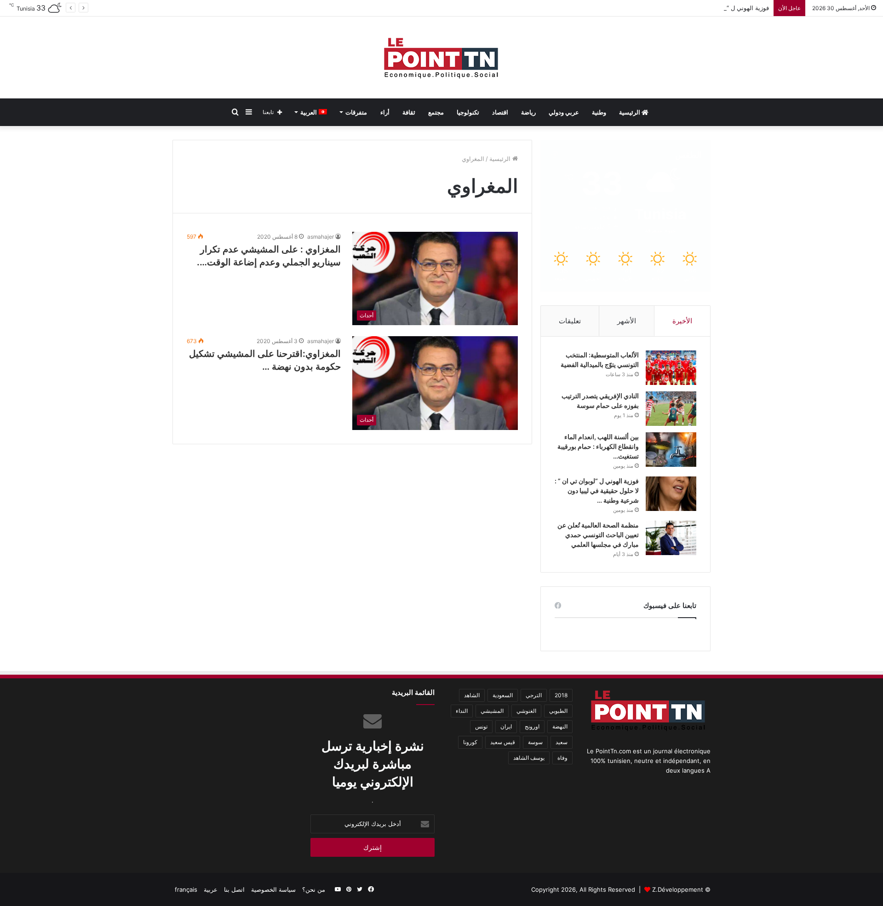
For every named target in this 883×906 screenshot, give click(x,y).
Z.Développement (677, 889)
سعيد (562, 742)
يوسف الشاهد (529, 757)
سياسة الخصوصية (273, 889)
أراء (385, 112)
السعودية (503, 695)
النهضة (560, 726)
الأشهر (626, 320)
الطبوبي (558, 710)
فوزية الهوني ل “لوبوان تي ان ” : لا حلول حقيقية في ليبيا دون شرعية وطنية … (670, 7)
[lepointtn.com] (441, 57)
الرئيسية (630, 112)
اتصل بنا (234, 889)
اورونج (532, 726)
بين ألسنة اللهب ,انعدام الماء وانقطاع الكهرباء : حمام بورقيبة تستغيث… (598, 446)
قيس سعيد (502, 742)
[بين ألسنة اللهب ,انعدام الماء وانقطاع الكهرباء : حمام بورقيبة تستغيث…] (671, 449)
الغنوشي (526, 710)
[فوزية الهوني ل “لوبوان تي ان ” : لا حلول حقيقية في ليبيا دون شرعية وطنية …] (671, 493)
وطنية (599, 112)
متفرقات (356, 112)
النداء (462, 710)
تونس (481, 726)
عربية (211, 889)
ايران (506, 726)
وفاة (562, 757)
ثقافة (408, 112)
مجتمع (436, 112)
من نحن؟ (313, 889)
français (186, 889)
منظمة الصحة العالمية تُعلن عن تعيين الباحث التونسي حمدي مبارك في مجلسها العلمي (598, 534)
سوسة (535, 742)
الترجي (534, 695)
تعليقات (570, 320)
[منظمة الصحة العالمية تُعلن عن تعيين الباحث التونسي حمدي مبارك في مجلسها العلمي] (671, 538)
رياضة (528, 112)
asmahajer (320, 236)
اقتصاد (500, 112)
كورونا (470, 742)
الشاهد (472, 695)
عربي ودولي (564, 112)
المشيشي (492, 710)
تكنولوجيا (468, 112)
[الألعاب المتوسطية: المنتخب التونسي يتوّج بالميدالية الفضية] (671, 367)
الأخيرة (682, 320)
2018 (561, 695)
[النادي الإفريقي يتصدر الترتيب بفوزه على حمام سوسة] (671, 408)
